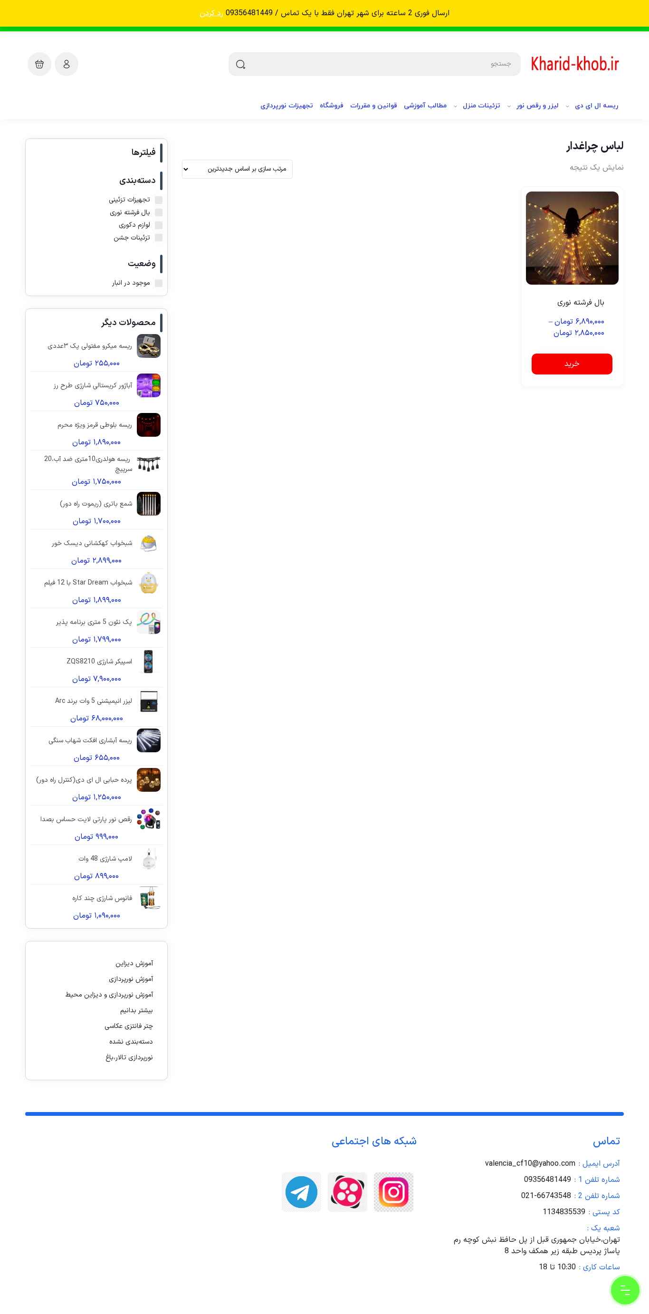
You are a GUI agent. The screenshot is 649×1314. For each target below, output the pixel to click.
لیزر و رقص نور (537, 105)
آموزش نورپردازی (131, 979)
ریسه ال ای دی (596, 105)
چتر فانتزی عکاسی (129, 1026)
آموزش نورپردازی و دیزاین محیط (109, 995)
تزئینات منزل (481, 105)
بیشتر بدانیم (136, 1011)
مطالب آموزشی (425, 105)
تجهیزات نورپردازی (286, 105)
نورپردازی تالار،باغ (129, 1058)
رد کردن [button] (211, 13)
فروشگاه (332, 105)
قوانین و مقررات (373, 105)
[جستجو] (240, 64)
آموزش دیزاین (134, 964)
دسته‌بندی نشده (131, 1042)
